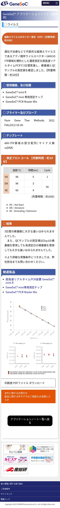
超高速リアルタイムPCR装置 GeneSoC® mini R (30, 280)
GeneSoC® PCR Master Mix (21, 292)
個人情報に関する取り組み (12, 483)
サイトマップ (6, 494)
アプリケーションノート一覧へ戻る (30, 420)
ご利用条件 (5, 488)
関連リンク (5, 499)
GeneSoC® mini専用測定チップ (24, 287)
